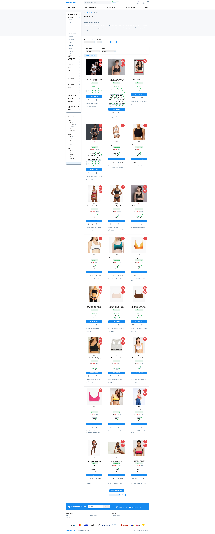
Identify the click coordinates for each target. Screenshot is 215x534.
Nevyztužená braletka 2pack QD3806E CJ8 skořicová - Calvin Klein (139, 307)
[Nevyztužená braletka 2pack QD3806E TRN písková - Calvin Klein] (116, 294)
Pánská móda (71, 84)
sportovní (71, 45)
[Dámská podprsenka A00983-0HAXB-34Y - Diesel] (139, 448)
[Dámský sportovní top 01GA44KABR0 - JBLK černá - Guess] (94, 345)
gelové (70, 28)
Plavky (69, 70)
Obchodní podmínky (93, 515)
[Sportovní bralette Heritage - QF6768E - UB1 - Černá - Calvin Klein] (116, 193)
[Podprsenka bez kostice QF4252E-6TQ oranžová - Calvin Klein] (139, 245)
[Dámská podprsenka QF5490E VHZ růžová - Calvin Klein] (94, 396)
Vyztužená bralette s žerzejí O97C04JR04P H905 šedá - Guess (139, 358)
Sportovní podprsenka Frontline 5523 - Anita (94, 80)
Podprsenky (89, 12)
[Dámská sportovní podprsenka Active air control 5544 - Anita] (94, 132)
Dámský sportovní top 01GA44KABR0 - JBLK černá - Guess (94, 358)
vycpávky (70, 48)
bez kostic (70, 22)
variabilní (70, 46)
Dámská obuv (71, 64)
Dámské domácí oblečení (71, 59)
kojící (70, 30)
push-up (70, 40)
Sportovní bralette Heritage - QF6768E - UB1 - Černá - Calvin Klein (116, 206)
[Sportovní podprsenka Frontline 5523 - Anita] (94, 67)
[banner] (73, 2)
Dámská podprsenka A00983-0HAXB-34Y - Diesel (139, 461)
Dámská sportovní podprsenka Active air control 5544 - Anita (94, 144)
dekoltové (70, 27)
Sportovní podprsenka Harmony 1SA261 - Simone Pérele (116, 461)
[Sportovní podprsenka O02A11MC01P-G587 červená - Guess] (139, 396)
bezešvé (70, 21)
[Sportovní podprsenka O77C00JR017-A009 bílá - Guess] (94, 245)
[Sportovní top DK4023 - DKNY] (139, 132)
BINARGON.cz (146, 530)
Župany (69, 92)
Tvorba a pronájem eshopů (139, 530)
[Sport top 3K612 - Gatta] (139, 67)
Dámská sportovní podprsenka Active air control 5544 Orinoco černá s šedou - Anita (138, 206)
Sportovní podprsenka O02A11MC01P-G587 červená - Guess (139, 409)
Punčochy (70, 73)
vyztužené (71, 49)
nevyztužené (71, 37)
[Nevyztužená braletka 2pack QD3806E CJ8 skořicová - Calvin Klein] (139, 294)
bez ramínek (71, 24)
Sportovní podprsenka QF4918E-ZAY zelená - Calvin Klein (116, 257)
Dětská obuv (70, 98)
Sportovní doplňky (72, 95)
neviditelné (71, 36)
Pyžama (69, 87)
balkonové (71, 19)
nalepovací (71, 34)
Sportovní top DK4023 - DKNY (139, 144)
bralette (70, 25)
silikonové (70, 42)
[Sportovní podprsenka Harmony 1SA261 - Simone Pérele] (116, 448)
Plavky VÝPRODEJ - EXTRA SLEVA (73, 107)
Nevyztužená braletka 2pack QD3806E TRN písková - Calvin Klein (116, 307)
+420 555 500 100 (115, 1)
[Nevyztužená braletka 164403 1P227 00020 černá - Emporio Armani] (94, 294)
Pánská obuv (71, 78)
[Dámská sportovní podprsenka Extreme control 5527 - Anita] (116, 67)
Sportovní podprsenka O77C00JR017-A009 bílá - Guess (94, 257)
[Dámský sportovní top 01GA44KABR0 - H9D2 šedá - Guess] (116, 345)
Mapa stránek (86, 530)
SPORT (69, 109)
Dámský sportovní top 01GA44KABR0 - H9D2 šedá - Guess (117, 358)
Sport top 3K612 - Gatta (138, 79)
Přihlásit (106, 506)
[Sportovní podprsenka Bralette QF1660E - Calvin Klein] (116, 132)
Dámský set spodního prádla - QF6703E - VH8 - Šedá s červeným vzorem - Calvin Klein (94, 206)
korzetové (70, 31)
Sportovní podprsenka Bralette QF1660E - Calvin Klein (116, 144)
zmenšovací (71, 51)
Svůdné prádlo (71, 90)
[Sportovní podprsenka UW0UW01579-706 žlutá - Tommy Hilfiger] (116, 396)
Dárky (69, 67)
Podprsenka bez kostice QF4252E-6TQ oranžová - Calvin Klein (138, 257)
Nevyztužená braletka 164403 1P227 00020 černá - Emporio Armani (94, 307)
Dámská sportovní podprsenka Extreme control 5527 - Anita (116, 80)
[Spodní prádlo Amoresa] (84, 12)
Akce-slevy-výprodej (72, 14)
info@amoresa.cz (114, 2)
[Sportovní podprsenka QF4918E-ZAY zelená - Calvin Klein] (116, 245)
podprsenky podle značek (72, 53)
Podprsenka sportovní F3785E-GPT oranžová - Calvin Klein (94, 461)
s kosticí (70, 43)
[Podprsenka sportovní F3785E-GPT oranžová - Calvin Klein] (94, 448)
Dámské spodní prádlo (71, 56)
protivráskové (71, 39)
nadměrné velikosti (72, 33)
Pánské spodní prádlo (71, 82)
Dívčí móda (70, 101)
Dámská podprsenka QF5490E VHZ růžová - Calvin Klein (94, 409)
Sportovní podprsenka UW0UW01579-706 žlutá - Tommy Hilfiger (116, 409)
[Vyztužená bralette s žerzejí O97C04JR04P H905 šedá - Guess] (139, 345)
